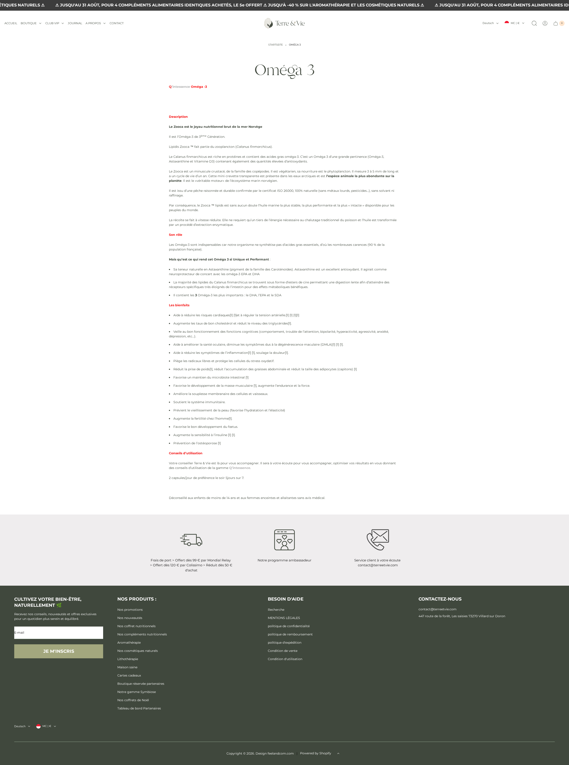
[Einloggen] (545, 23)
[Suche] (534, 23)
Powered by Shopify (315, 753)
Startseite (275, 44)
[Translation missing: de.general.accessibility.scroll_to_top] (338, 753)
